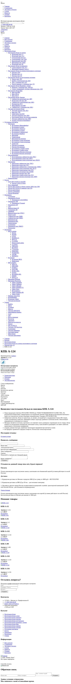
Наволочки (11, 162)
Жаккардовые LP (13, 208)
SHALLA (15, 277)
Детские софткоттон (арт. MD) (21, 119)
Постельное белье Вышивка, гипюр (19, 86)
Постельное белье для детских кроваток (24, 117)
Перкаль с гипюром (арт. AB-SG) (22, 87)
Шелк (10, 305)
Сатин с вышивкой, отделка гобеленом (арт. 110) (27, 89)
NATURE (15, 269)
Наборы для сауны (14, 296)
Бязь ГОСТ (15, 95)
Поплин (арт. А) (17, 74)
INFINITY (15, 256)
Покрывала (8, 195)
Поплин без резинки (18, 147)
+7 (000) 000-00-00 (6, 24)
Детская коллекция (14, 300)
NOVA (14, 233)
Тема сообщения (6, 451)
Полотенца (7, 229)
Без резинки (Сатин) (18, 130)
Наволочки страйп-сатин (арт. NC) (23, 175)
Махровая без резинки (19, 138)
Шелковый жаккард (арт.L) (20, 69)
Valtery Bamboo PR (18, 292)
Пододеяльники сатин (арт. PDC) (22, 158)
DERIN (14, 276)
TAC (9, 206)
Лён (9, 315)
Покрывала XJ (12, 219)
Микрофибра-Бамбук (14, 312)
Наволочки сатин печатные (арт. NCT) (24, 168)
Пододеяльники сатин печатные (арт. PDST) (26, 160)
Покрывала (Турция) (18, 203)
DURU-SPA (15, 271)
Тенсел (10, 324)
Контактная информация (8, 449)
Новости (7, 13)
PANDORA (15, 253)
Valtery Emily (16, 294)
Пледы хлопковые (14, 191)
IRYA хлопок (12, 231)
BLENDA (15, 248)
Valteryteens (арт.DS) (18, 114)
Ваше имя (4, 445)
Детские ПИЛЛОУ (14, 310)
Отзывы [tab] (7, 379)
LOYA (14, 236)
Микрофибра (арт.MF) (19, 105)
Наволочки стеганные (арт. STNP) (22, 172)
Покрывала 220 (13, 205)
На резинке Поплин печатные (21, 153)
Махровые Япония (14, 279)
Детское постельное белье (16, 109)
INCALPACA (12, 325)
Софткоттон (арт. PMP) (15, 216)
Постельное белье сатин (12, 616)
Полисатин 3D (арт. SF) (19, 100)
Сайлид (13, 356)
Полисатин (11, 228)
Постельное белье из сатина (17, 52)
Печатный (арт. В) (17, 64)
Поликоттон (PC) (17, 104)
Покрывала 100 (13, 201)
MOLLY (14, 239)
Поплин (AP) (16, 72)
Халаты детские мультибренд (21, 120)
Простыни (11, 124)
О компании (8, 8)
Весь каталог (8, 39)
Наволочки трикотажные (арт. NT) (23, 170)
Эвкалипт (11, 320)
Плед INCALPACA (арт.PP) (17, 181)
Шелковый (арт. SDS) (18, 62)
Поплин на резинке (18, 145)
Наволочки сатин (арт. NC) (20, 165)
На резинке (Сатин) (18, 127)
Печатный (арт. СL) (18, 56)
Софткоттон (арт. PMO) (15, 218)
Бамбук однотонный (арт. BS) (21, 81)
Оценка (3, 453)
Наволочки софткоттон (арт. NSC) (22, 163)
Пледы (6, 180)
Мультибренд (16, 291)
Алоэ (9, 314)
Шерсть (10, 309)
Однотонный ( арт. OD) (19, 59)
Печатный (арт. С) (17, 54)
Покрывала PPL (13, 221)
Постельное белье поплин (12, 619)
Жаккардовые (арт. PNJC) (16, 213)
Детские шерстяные (14, 335)
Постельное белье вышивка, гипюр (15, 622)
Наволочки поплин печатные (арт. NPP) (24, 176)
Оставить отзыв (6, 436)
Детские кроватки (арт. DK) (20, 115)
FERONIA (15, 251)
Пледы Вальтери (13, 193)
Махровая (15, 135)
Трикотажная (16, 137)
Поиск (3, 23)
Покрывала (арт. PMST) (15, 226)
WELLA (14, 264)
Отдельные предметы (11, 122)
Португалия (12, 215)
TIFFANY (15, 246)
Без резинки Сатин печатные (21, 142)
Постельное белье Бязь (15, 90)
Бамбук (10, 304)
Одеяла (6, 302)
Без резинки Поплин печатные (21, 152)
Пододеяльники (13, 155)
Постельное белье (10, 51)
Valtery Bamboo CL (18, 287)
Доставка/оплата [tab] (9, 380)
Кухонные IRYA (17, 259)
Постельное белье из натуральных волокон (21, 77)
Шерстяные (11, 334)
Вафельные (15, 261)
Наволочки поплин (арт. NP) (21, 173)
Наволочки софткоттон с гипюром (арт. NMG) (26, 167)
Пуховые (11, 307)
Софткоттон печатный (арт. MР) (22, 99)
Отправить (4, 591)
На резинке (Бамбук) (18, 133)
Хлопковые (11, 224)
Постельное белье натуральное (14, 621)
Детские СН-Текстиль (15, 327)
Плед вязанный (13, 185)
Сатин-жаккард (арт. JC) (19, 67)
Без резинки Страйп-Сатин (20, 148)
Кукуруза (11, 319)
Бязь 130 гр (15, 94)
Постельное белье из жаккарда (17, 66)
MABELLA (15, 238)
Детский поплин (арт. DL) (20, 110)
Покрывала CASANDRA (20, 200)
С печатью (15, 249)
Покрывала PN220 (14, 198)
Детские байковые (14, 330)
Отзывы (7, 14)
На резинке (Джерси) (18, 129)
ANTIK (14, 254)
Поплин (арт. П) (17, 76)
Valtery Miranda (16, 286)
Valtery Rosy (15, 289)
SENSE (14, 234)
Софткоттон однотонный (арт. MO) (23, 102)
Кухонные (11, 257)
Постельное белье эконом (12, 626)
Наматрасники (12, 178)
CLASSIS (15, 241)
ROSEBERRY (12, 297)
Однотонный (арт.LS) (19, 57)
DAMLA (14, 267)
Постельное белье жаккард (12, 617)
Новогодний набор (18, 243)
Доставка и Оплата (10, 9)
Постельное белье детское (12, 627)
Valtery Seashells (17, 282)
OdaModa (11, 211)
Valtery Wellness (17, 284)
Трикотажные (12, 223)
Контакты (7, 16)
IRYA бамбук (12, 262)
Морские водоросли (14, 322)
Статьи (6, 11)
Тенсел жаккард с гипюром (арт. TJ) (23, 84)
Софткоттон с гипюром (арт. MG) (22, 107)
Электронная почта (7, 447)
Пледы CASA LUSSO (19, 183)
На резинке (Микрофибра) (20, 125)
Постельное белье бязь (11, 624)
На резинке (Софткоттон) (20, 132)
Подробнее (4, 513)
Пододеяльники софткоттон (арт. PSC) (24, 157)
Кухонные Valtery (13, 299)
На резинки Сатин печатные (21, 140)
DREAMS (15, 266)
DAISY (14, 272)
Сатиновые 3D (12, 210)
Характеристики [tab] (9, 375)
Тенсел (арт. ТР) (17, 79)
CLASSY (15, 244)
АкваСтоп (15, 143)
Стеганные (11, 196)
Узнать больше (5, 490)
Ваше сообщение (6, 458)
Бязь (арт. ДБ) (16, 112)
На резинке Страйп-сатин (20, 150)
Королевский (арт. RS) (19, 61)
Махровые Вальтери (14, 281)
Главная (6, 6)
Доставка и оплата (10, 43)
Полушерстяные (13, 332)
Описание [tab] (7, 377)
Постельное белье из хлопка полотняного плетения (24, 71)
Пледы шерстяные (14, 190)
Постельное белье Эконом (16, 97)
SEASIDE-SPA (16, 274)
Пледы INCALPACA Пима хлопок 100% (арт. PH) (24, 186)
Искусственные (13, 317)
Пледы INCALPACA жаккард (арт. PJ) (20, 188)
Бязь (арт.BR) (16, 92)
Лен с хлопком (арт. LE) (19, 82)
